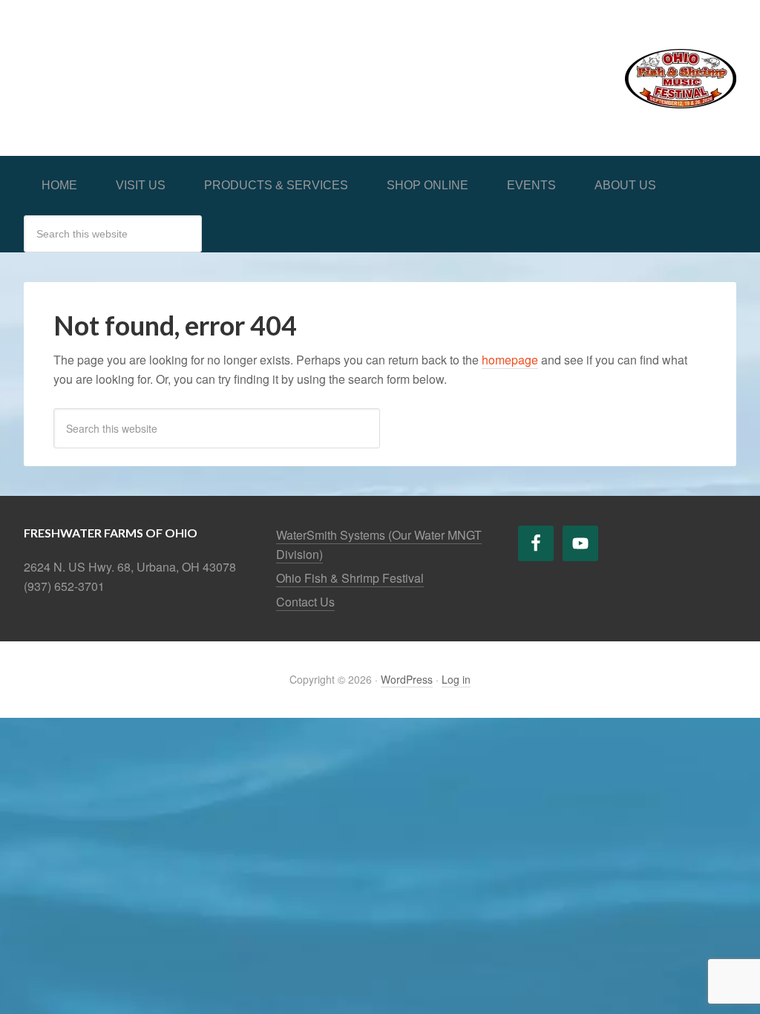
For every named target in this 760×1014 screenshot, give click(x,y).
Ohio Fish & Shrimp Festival (350, 577)
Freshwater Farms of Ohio (135, 61)
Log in (456, 679)
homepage (510, 359)
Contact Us (305, 601)
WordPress (407, 679)
